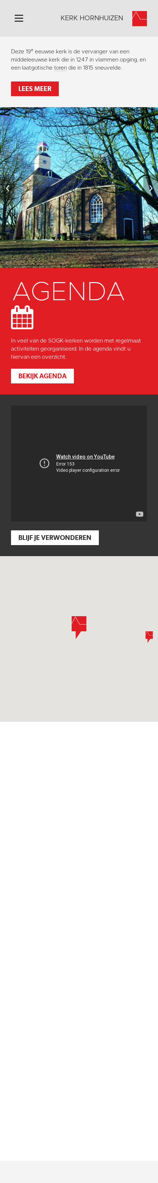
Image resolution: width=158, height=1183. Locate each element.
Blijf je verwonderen (54, 537)
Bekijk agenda (42, 376)
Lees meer (34, 88)
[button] (149, 637)
